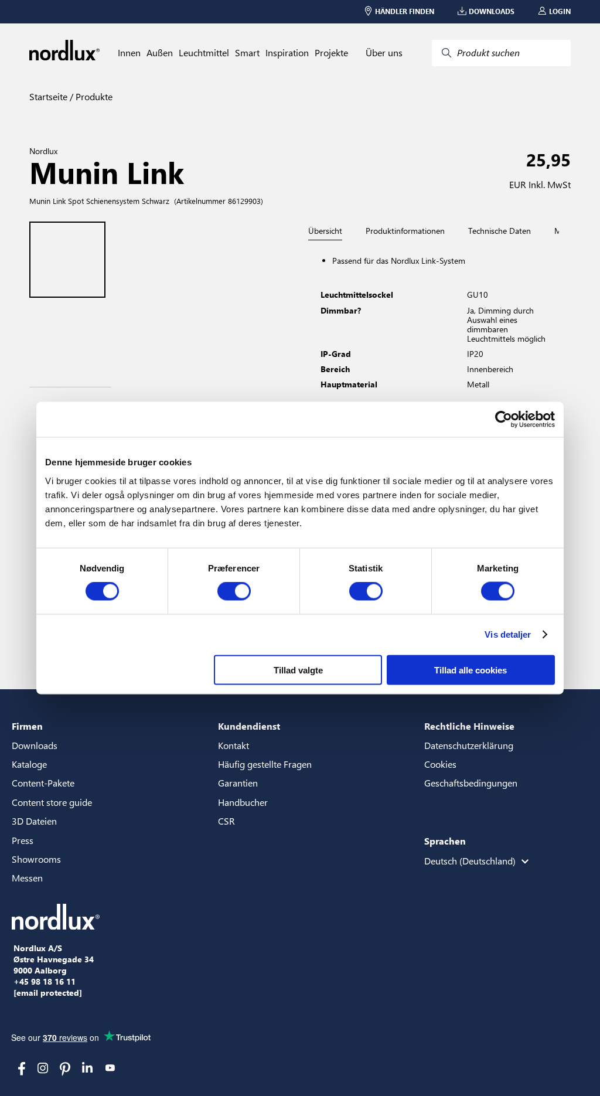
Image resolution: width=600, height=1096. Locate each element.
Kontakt (233, 745)
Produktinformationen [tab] (405, 231)
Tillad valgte (298, 670)
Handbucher (243, 802)
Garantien (238, 783)
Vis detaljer (508, 634)
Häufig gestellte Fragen (265, 764)
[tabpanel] (438, 364)
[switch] (234, 591)
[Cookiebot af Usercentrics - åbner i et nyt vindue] (503, 419)
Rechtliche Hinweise (469, 726)
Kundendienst (249, 726)
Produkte (92, 96)
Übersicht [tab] (325, 231)
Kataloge (29, 764)
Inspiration (287, 52)
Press (22, 840)
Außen (159, 52)
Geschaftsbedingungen (470, 783)
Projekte (331, 52)
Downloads (34, 745)
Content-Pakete (43, 783)
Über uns (384, 52)
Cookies (440, 764)
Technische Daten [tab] (499, 231)
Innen (129, 52)
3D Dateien (34, 821)
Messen (27, 878)
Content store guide (52, 802)
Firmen (27, 726)
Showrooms (36, 859)
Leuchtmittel (204, 52)
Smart (247, 52)
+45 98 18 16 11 (44, 981)
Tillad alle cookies (470, 670)
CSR (226, 821)
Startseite (48, 96)
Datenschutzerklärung (468, 745)
